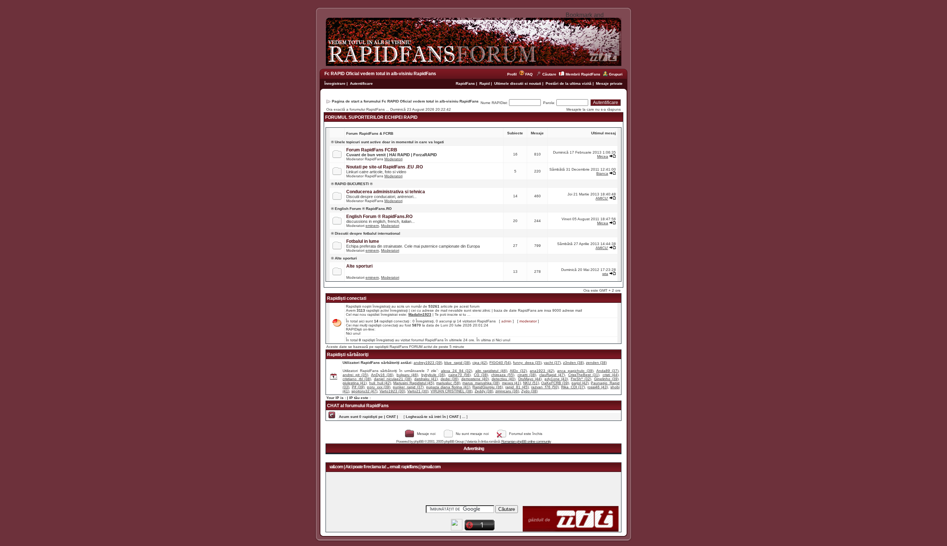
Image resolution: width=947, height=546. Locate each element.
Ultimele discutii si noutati (517, 83)
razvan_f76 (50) (545, 387)
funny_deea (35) (527, 363)
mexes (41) (511, 383)
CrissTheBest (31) (583, 375)
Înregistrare (335, 83)
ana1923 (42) (542, 371)
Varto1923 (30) (392, 391)
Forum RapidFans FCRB (371, 150)
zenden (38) (596, 363)
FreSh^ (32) (581, 379)
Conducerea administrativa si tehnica (385, 191)
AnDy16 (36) (382, 375)
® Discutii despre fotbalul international (365, 233)
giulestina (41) (355, 383)
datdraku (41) (426, 379)
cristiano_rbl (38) (357, 379)
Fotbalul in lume (362, 241)
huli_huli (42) (380, 383)
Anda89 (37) (607, 371)
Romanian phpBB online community (526, 441)
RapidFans (466, 83)
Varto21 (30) (417, 391)
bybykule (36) (433, 375)
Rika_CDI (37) (573, 387)
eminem (372, 226)
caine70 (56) (459, 375)
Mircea (602, 156)
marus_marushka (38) (480, 383)
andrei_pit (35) (355, 375)
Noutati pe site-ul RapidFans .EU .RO (384, 167)
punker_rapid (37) (408, 387)
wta (605, 274)
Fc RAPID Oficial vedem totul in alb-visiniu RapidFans (380, 73)
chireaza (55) (502, 375)
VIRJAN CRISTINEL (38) (451, 391)
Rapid (485, 83)
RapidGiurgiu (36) (487, 387)
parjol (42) (580, 383)
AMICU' (602, 198)
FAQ (529, 74)
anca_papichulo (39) (575, 371)
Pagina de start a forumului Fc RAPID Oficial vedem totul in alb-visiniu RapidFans (405, 101)
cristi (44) (611, 375)
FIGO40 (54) (500, 363)
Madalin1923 (419, 314)
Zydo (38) (529, 391)
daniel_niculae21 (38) (392, 379)
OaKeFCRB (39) (555, 383)
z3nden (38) (573, 363)
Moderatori (393, 159)
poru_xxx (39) (379, 387)
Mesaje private (609, 83)
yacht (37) (552, 363)
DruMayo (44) (530, 379)
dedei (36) (449, 379)
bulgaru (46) (407, 375)
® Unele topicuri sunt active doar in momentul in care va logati (387, 142)
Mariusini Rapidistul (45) (413, 383)
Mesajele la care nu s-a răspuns (593, 109)
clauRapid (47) (552, 375)
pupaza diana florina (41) (448, 387)
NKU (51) (531, 383)
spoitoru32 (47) (364, 391)
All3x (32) (518, 371)
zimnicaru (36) (507, 391)
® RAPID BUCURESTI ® (352, 184)
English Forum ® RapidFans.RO (379, 216)
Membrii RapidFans (583, 74)
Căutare (549, 74)
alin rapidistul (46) (491, 371)
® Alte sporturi (344, 258)
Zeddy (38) (484, 391)
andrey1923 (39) (428, 363)
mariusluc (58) (448, 383)
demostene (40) (475, 379)
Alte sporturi (359, 266)
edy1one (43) (556, 379)
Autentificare (361, 83)
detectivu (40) (503, 379)
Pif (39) (358, 387)
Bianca (602, 173)
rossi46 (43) (597, 387)
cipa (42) (479, 363)
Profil (513, 74)
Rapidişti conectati (346, 298)
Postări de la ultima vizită (569, 83)
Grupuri (616, 74)
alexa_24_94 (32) (456, 371)
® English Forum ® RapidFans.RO (361, 209)
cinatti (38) (527, 375)
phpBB (419, 441)
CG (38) (481, 375)
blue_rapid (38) (457, 363)
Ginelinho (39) (606, 379)
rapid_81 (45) (517, 387)
